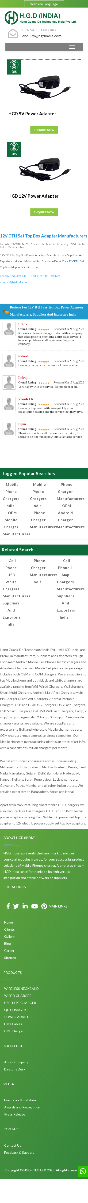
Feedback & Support (19, 1152)
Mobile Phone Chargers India (11, 495)
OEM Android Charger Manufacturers (71, 516)
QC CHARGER (15, 1010)
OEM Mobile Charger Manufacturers (17, 523)
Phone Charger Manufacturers (44, 520)
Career (9, 951)
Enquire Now (44, 130)
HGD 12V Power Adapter (33, 196)
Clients (9, 929)
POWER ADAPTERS (19, 1017)
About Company (16, 1062)
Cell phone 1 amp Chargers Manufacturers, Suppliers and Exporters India (71, 588)
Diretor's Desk (14, 1069)
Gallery (9, 936)
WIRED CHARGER (17, 996)
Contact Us (12, 1145)
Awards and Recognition (22, 1107)
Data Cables (13, 1024)
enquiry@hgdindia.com (14, 282)
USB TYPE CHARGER (20, 1003)
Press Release (14, 1114)
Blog (7, 943)
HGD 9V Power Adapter (32, 113)
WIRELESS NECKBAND (21, 989)
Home (8, 922)
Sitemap (10, 958)
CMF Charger (14, 1031)
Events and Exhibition (20, 1100)
